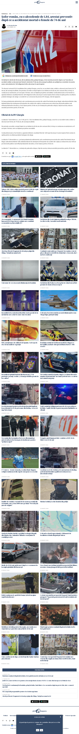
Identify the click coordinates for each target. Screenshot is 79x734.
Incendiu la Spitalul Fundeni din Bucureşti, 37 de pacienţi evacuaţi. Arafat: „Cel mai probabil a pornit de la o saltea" (20, 376)
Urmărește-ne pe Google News (41, 76)
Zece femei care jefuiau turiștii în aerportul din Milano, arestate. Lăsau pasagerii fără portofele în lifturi (58, 566)
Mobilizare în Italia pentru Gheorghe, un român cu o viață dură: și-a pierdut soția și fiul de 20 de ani (19, 628)
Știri (10, 13)
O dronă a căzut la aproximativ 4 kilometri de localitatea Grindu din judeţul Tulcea (55, 534)
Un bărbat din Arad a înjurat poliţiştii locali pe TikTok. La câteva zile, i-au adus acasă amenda (58, 220)
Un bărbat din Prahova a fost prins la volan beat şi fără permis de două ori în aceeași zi (58, 284)
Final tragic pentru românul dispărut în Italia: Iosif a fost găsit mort (57, 628)
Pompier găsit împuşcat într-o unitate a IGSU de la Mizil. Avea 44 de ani (57, 439)
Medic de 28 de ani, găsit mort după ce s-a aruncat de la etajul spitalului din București (20, 566)
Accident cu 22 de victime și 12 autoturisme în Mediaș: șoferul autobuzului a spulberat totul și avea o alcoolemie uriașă (58, 471)
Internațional (14, 715)
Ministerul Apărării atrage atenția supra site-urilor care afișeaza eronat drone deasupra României (57, 190)
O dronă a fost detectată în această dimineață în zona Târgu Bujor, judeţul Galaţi (58, 314)
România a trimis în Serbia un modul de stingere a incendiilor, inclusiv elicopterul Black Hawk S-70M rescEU (57, 344)
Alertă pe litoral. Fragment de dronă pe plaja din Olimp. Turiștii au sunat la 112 (18, 252)
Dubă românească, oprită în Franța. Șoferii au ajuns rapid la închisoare (19, 596)
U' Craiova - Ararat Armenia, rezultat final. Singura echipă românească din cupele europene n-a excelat (19, 471)
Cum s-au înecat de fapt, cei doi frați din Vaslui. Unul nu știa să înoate (20, 658)
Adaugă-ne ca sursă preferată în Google (16, 76)
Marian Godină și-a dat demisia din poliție (54, 502)
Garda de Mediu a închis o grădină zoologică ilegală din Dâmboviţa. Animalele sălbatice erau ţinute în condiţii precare (19, 535)
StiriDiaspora (5, 13)
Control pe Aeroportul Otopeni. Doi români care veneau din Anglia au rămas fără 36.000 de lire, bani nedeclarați (57, 658)
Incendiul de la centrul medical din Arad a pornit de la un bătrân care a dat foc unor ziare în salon (20, 314)
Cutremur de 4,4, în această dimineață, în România (19, 283)
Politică (5, 715)
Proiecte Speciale (70, 715)
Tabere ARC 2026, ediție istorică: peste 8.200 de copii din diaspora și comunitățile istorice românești (20, 190)
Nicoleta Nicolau (13, 25)
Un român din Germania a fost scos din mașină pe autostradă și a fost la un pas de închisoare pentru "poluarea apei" (18, 440)
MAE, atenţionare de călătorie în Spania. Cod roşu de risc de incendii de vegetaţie (19, 343)
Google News (18, 156)
